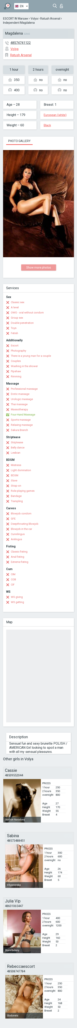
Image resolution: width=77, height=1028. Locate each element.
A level (15, 307)
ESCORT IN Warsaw (15, 18)
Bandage (16, 496)
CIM (13, 574)
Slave (14, 480)
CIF (13, 584)
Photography (18, 350)
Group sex (17, 317)
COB (13, 579)
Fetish (14, 333)
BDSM (14, 475)
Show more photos (38, 267)
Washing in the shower (24, 366)
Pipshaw (16, 371)
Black (47, 125)
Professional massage (24, 388)
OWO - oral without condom (27, 312)
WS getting (17, 602)
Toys (13, 328)
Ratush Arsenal (50, 18)
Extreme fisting (19, 561)
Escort (14, 345)
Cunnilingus (18, 534)
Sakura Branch (19, 430)
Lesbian (15, 452)
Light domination (21, 470)
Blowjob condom (21, 513)
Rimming (16, 376)
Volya (34, 18)
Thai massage (19, 404)
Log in (62, 5)
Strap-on (16, 485)
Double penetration (22, 322)
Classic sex (17, 302)
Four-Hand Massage (23, 414)
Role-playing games (22, 490)
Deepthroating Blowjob (24, 523)
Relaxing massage (22, 424)
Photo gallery (19, 141)
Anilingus (16, 539)
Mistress (16, 465)
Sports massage (21, 419)
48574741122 (20, 43)
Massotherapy (19, 409)
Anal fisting (17, 556)
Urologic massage (22, 399)
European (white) (55, 115)
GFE (13, 518)
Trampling (17, 501)
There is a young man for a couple (31, 355)
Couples (16, 361)
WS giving (17, 596)
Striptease (17, 442)
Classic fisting (19, 551)
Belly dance (17, 447)
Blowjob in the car (21, 528)
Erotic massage (20, 393)
